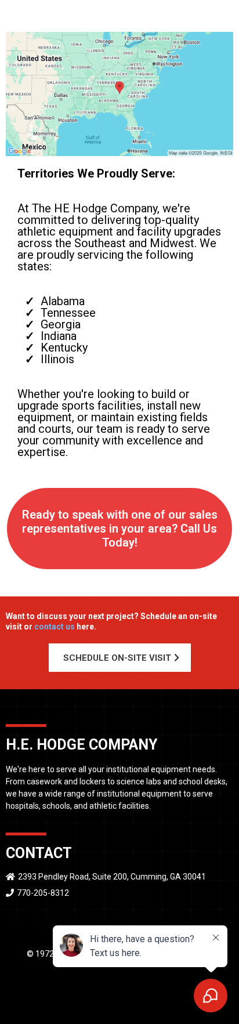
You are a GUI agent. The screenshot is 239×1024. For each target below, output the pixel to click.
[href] (119, 94)
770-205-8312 (43, 893)
